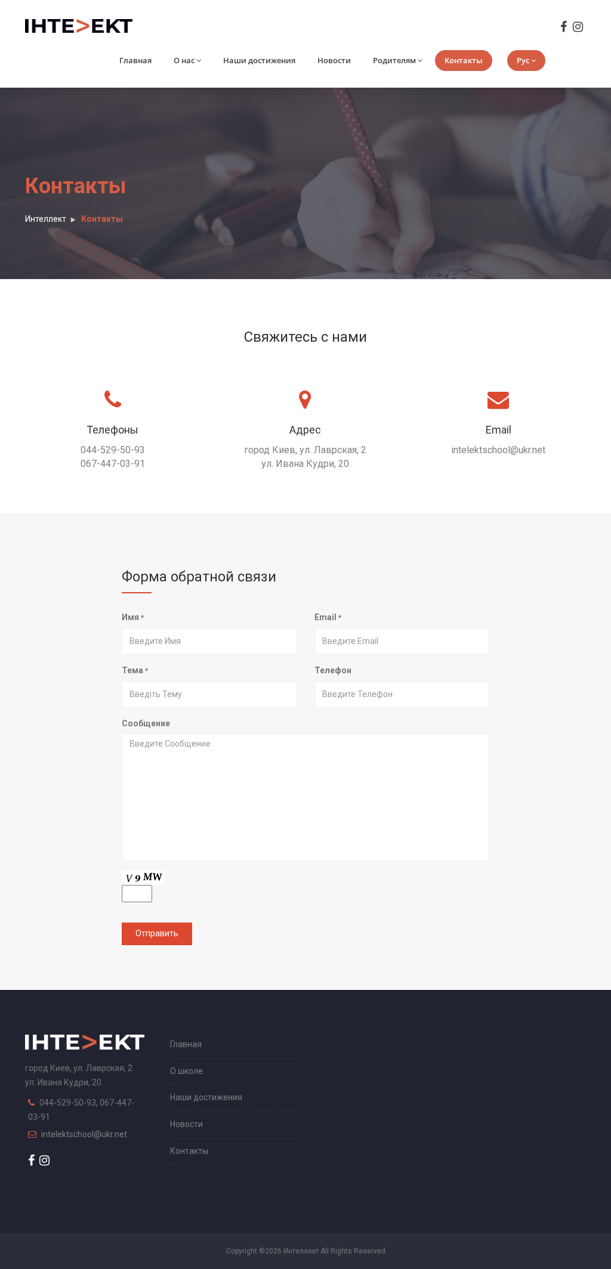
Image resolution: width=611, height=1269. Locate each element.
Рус (523, 60)
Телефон (332, 670)
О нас (184, 60)
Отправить (156, 933)
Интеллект (45, 219)
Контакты (464, 60)
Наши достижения (259, 60)
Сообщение (146, 723)
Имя (133, 617)
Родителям (394, 60)
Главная (135, 60)
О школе (186, 1071)
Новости (334, 60)
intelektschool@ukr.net (84, 1134)
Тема (135, 670)
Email (327, 617)
